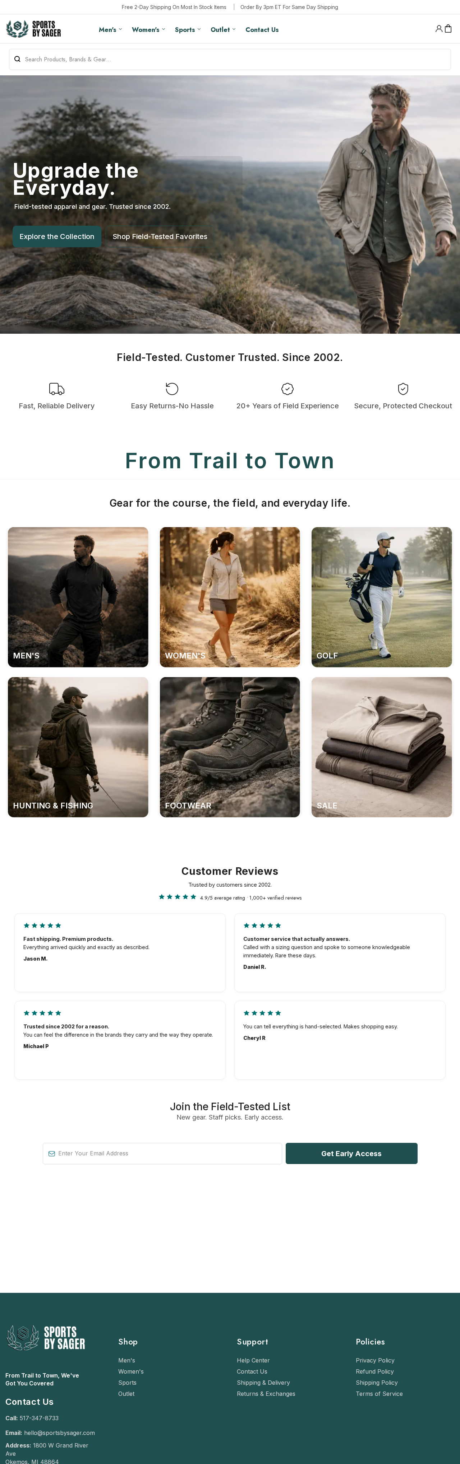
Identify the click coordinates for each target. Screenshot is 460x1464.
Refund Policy (375, 1371)
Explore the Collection (57, 236)
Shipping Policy (377, 1382)
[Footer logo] (45, 1367)
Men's (126, 1360)
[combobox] (230, 59)
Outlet (126, 1393)
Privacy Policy (375, 1360)
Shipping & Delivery (263, 1382)
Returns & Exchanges (266, 1393)
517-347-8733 (39, 1418)
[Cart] (448, 28)
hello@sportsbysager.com (59, 1432)
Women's (131, 1371)
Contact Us (252, 1371)
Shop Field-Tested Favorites (159, 236)
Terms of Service (379, 1393)
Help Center (253, 1360)
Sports (127, 1382)
